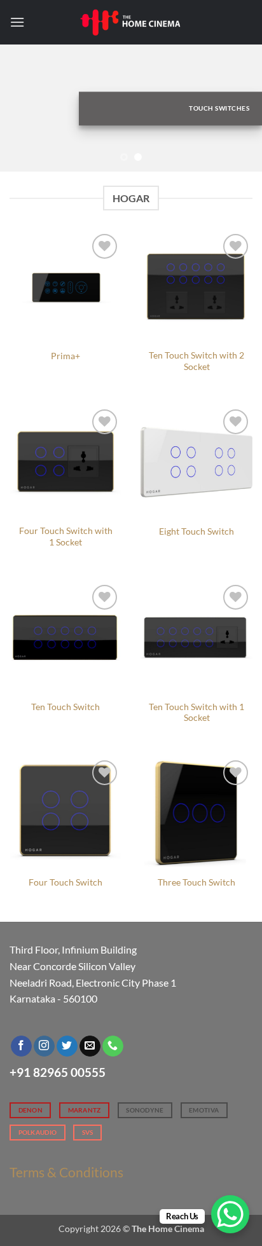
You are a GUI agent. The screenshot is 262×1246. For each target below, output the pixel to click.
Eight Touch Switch (196, 531)
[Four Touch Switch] (65, 813)
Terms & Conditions (66, 1172)
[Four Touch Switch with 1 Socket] (65, 462)
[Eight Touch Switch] (196, 462)
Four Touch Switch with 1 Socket (66, 536)
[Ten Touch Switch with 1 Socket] (196, 638)
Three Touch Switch (196, 882)
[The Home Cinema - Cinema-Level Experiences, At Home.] (131, 22)
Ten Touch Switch (65, 707)
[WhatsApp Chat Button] (230, 1214)
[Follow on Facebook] (21, 1046)
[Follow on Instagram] (44, 1046)
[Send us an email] (89, 1046)
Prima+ (65, 356)
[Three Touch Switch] (196, 813)
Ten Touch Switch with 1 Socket (196, 712)
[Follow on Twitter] (67, 1046)
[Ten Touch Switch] (65, 638)
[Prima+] (65, 287)
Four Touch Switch (65, 882)
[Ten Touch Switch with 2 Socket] (196, 287)
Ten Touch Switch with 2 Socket (196, 361)
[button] (17, 22)
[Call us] (112, 1046)
